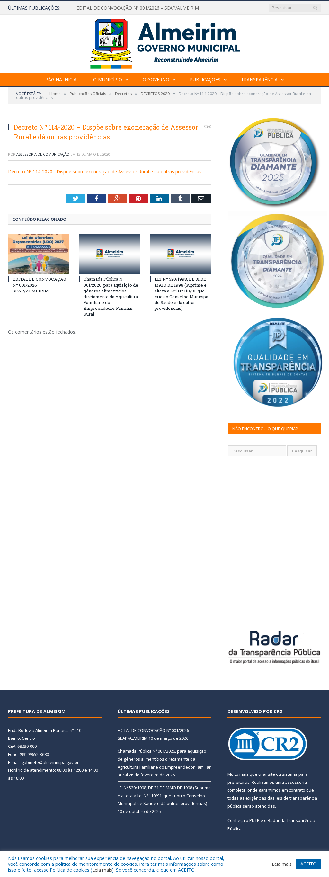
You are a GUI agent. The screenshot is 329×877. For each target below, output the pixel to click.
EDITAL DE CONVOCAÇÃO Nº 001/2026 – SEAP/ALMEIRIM (137, 8)
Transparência (259, 79)
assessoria (296, 782)
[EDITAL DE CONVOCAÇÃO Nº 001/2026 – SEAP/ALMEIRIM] (38, 254)
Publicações (205, 79)
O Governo (156, 79)
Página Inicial (62, 79)
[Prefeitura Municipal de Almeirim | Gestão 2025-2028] (164, 42)
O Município (107, 79)
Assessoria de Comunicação (42, 154)
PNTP (254, 820)
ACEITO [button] (308, 864)
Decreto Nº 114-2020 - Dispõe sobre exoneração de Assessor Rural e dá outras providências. (105, 171)
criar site (266, 774)
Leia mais (102, 870)
